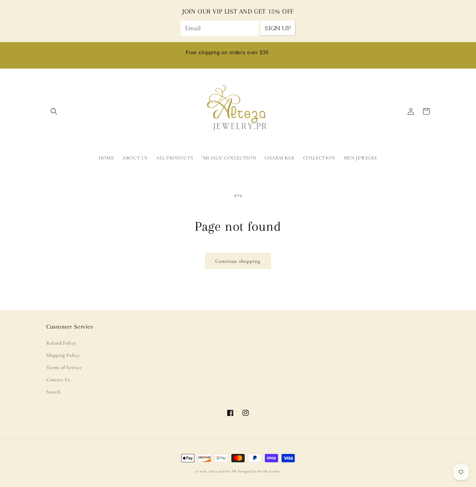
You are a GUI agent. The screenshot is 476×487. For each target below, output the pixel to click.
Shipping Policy (63, 355)
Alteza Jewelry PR (222, 471)
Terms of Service (64, 367)
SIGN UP (278, 28)
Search (53, 392)
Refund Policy (61, 343)
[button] (54, 111)
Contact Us (58, 380)
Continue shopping (238, 261)
